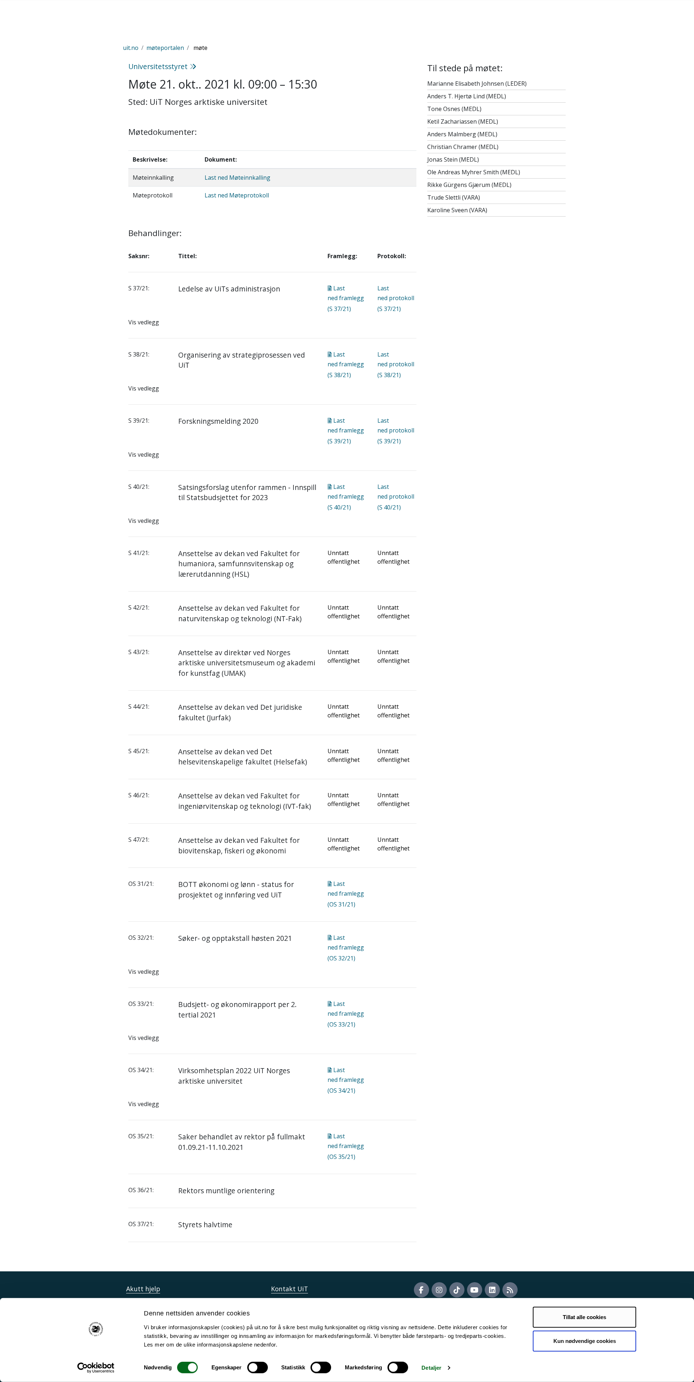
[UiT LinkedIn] (492, 1289)
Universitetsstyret (158, 66)
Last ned (345, 298)
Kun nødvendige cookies (584, 1341)
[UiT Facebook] (421, 1289)
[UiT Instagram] (439, 1289)
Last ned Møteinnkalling (237, 178)
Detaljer (431, 1368)
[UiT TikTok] (456, 1289)
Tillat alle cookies (584, 1317)
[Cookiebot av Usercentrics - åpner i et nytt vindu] (96, 1367)
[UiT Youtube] (474, 1289)
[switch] (257, 1367)
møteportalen (165, 48)
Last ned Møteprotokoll (237, 195)
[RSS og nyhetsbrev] (510, 1289)
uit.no (130, 48)
